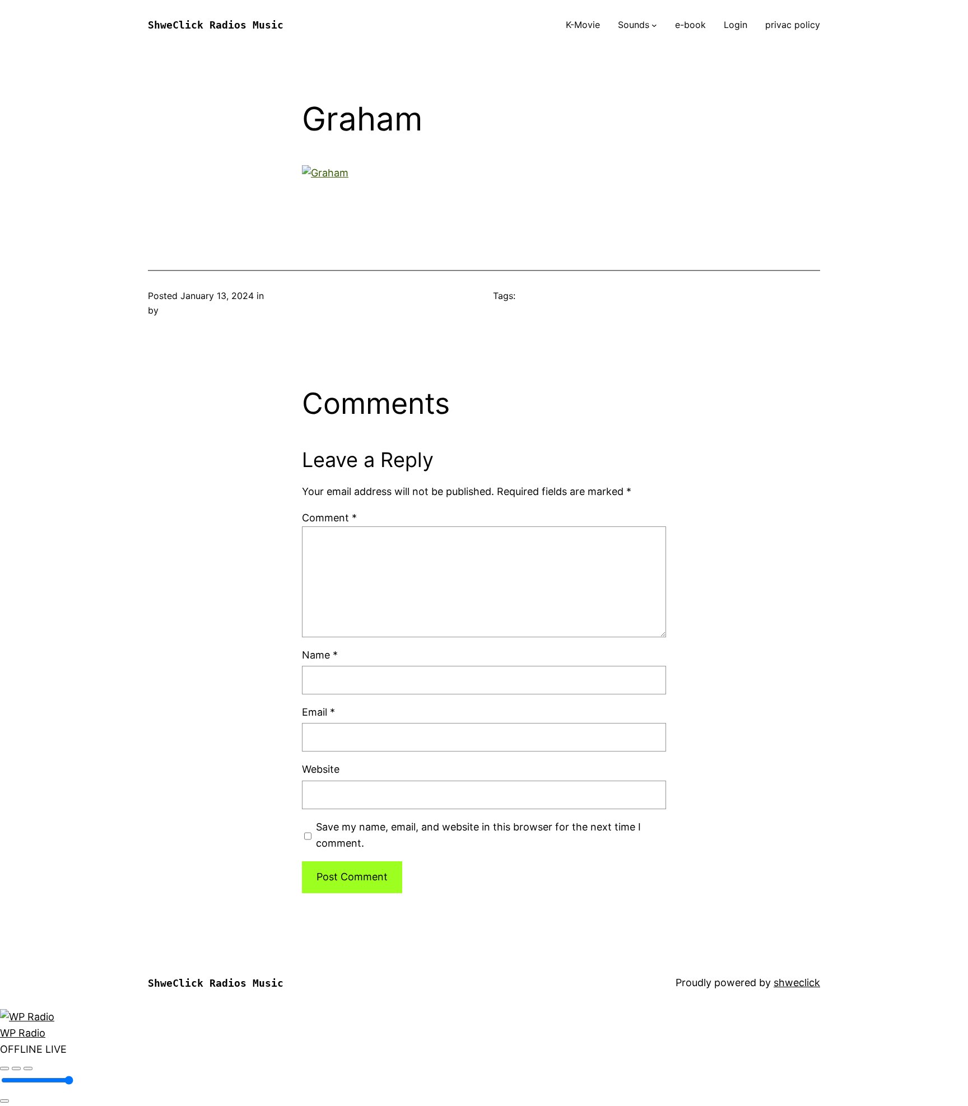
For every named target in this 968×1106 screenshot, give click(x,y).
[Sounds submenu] (654, 25)
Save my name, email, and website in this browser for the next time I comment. (478, 835)
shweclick (797, 982)
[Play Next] (28, 1068)
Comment (329, 518)
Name (320, 655)
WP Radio (22, 1033)
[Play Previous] (4, 1068)
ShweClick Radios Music (215, 25)
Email (318, 712)
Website (320, 769)
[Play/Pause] (16, 1068)
